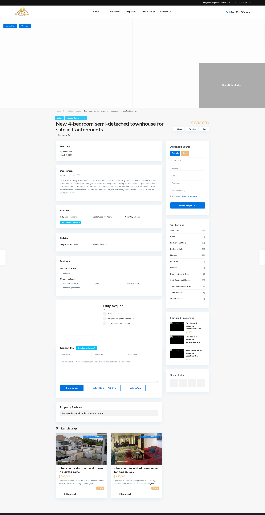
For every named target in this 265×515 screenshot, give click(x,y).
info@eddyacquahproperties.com (121, 318)
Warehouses (176, 299)
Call (104, 388)
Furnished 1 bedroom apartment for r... (194, 326)
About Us (98, 11)
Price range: (175, 196)
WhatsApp (135, 388)
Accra (109, 217)
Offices (173, 267)
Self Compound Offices (180, 286)
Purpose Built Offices (179, 274)
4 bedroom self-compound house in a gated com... (81, 470)
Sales (59, 118)
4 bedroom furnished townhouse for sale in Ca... (136, 470)
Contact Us (165, 11)
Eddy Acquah (113, 306)
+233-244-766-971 (239, 12)
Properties (131, 11)
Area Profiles (148, 11)
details (100, 488)
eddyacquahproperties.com (119, 323)
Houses (66, 111)
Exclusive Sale (176, 249)
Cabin (172, 236)
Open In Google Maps (70, 222)
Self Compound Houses (180, 280)
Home (58, 111)
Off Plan (174, 261)
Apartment (175, 230)
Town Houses (75, 111)
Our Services (114, 11)
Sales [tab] (185, 153)
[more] (91, 483)
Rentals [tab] (175, 153)
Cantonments (64, 135)
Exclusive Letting (178, 243)
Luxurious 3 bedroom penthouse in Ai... (194, 340)
